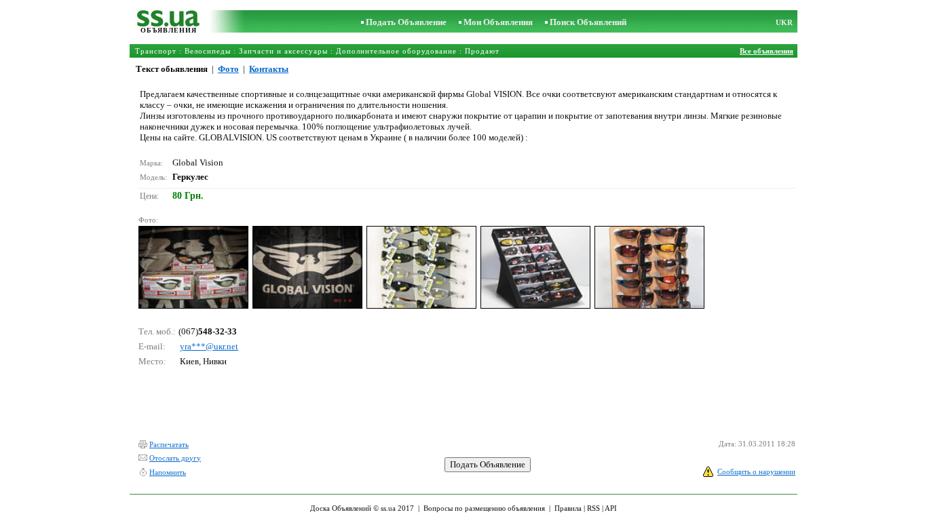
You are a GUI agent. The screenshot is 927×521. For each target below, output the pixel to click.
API (611, 508)
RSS (593, 508)
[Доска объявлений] (169, 23)
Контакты (268, 69)
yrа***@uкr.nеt (209, 346)
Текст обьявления (172, 69)
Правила (568, 508)
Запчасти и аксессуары (283, 51)
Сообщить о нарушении (756, 471)
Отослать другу (175, 458)
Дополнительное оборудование (396, 51)
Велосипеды (208, 51)
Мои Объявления (498, 22)
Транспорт (155, 51)
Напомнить (167, 472)
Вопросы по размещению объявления (484, 508)
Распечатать (169, 444)
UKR (784, 22)
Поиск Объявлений (588, 22)
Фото (228, 69)
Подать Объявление (406, 22)
